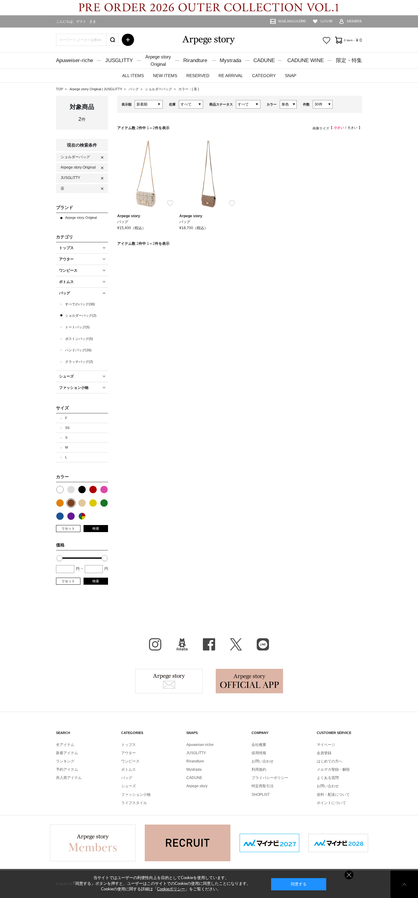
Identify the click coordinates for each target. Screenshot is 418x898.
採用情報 (259, 753)
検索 (95, 528)
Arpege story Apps (249, 681)
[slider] (59, 558)
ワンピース (130, 761)
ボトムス (128, 769)
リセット (68, 528)
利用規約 (259, 769)
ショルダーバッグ (159, 89)
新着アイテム (67, 753)
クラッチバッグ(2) (79, 361)
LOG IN (326, 21)
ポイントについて (331, 803)
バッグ (134, 89)
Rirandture (195, 60)
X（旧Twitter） (236, 644)
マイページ (326, 745)
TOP (59, 89)
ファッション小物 (136, 794)
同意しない (349, 874)
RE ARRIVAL (230, 75)
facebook (209, 644)
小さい (339, 127)
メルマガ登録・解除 (333, 769)
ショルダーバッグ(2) (80, 315)
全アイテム (65, 745)
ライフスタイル (134, 803)
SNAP (290, 75)
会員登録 (324, 753)
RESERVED (197, 75)
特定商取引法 (263, 786)
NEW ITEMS (165, 75)
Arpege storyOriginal (158, 60)
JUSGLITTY (119, 60)
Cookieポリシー (171, 889)
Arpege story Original (85, 89)
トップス (128, 745)
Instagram (155, 644)
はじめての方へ (329, 761)
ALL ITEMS (133, 75)
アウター (128, 753)
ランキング (65, 761)
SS (67, 428)
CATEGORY (264, 75)
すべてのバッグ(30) (80, 304)
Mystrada (230, 60)
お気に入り (326, 40)
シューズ (128, 786)
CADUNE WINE (305, 60)
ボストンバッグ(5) (79, 339)
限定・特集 (349, 60)
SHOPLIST (261, 794)
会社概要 (259, 745)
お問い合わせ (263, 761)
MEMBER (354, 21)
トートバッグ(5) (77, 327)
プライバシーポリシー (270, 778)
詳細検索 (128, 40)
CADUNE (264, 60)
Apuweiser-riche (74, 60)
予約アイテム (67, 769)
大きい (352, 127)
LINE (263, 644)
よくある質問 (328, 778)
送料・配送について (333, 794)
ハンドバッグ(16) (78, 350)
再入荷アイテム (69, 778)
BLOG (182, 644)
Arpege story (169, 681)
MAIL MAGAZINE (292, 21)
